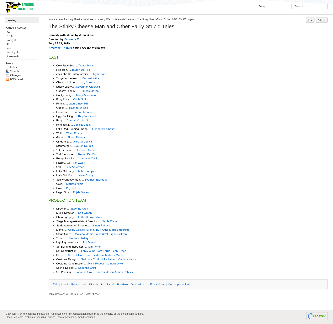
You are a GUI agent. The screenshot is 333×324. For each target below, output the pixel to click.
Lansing (11, 20)
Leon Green (119, 250)
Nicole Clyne (109, 221)
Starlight (11, 39)
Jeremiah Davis (88, 158)
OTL (8, 44)
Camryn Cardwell (77, 120)
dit (55, 284)
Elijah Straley (81, 192)
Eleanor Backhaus (103, 128)
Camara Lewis (127, 259)
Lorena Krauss (83, 112)
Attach (321, 20)
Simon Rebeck (76, 137)
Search (14, 71)
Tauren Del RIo (81, 69)
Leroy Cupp (88, 250)
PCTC (9, 35)
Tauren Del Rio (84, 145)
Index (13, 67)
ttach (65, 284)
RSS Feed (16, 79)
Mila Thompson (87, 171)
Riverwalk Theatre (60, 47)
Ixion (9, 48)
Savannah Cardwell (88, 86)
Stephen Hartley (78, 238)
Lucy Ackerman (88, 82)
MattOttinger (186, 19)
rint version (79, 284)
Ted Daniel (89, 242)
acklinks (123, 284)
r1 (113, 284)
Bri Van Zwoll (77, 162)
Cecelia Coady (82, 124)
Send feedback (86, 317)
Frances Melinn (89, 90)
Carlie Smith (80, 99)
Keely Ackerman (86, 95)
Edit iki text (157, 284)
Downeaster (13, 56)
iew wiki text (139, 284)
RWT (9, 31)
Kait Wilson (85, 212)
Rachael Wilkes (91, 78)
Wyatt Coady (74, 133)
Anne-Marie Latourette (116, 229)
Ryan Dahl (99, 73)
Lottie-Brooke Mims (90, 217)
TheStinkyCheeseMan (149, 19)
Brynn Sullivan (118, 233)
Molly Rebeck (108, 259)
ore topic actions (179, 284)
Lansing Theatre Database (78, 19)
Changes (15, 75)
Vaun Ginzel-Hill (78, 103)
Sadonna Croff (73, 39)
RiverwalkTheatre (124, 19)
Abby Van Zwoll (86, 116)
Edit (310, 20)
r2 (107, 284)
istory (93, 284)
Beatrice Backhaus (96, 179)
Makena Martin (84, 233)
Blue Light (12, 52)
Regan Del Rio (87, 154)
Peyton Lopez (74, 188)
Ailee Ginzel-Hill (82, 141)
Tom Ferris (94, 246)
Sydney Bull (93, 229)
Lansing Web (104, 19)
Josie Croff (101, 233)
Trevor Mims (86, 65)
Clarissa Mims (74, 183)
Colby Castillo (76, 229)
